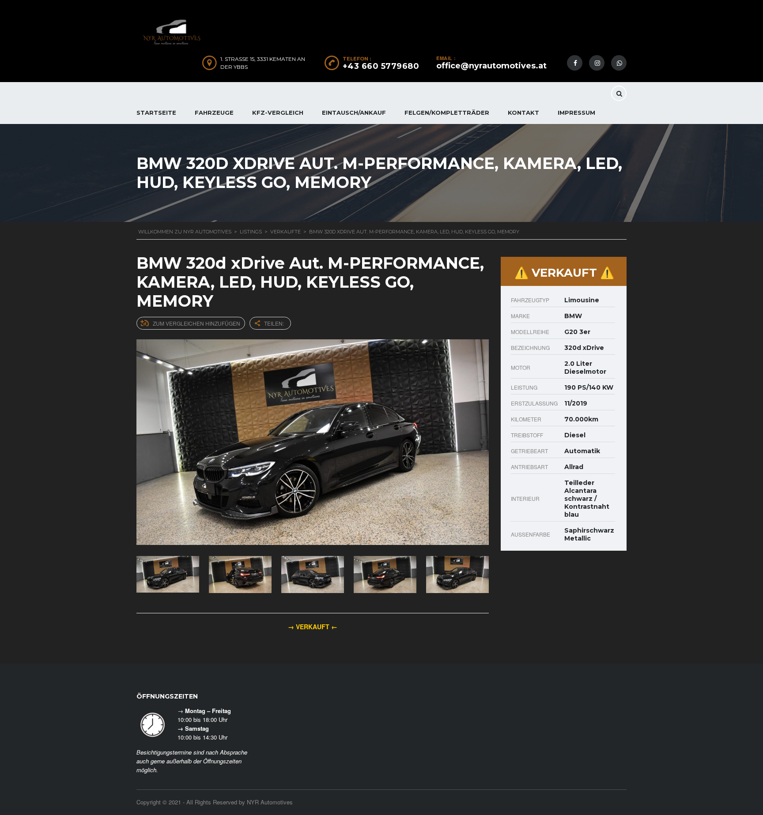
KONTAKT (523, 112)
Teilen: (274, 323)
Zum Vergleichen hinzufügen (196, 323)
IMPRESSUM (576, 112)
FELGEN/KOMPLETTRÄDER (446, 112)
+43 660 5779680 (381, 66)
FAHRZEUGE (214, 112)
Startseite (156, 112)
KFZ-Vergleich (277, 112)
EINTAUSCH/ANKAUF (354, 112)
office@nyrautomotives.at (491, 66)
